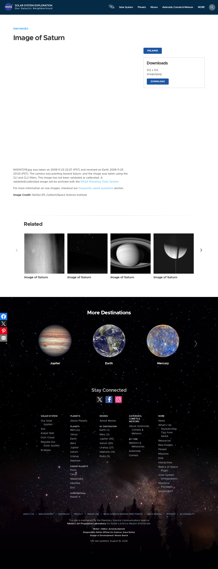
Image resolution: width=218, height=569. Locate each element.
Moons (104, 416)
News (161, 420)
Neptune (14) (107, 452)
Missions (163, 454)
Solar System (49, 416)
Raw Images (20, 29)
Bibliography (46, 514)
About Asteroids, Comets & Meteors (139, 430)
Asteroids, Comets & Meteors (135, 419)
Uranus (74, 456)
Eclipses (46, 450)
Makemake (76, 479)
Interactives (165, 462)
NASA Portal (154, 514)
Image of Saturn (36, 277)
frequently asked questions (96, 188)
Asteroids (135, 451)
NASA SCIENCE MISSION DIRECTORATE (123, 514)
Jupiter (55, 363)
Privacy (78, 514)
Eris (72, 487)
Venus (74, 434)
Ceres (73, 474)
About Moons (108, 420)
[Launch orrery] (111, 8)
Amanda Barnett (117, 529)
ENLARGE (152, 51)
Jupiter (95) (107, 439)
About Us (28, 514)
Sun (43, 429)
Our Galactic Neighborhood (34, 9)
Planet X (75, 497)
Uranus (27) (107, 447)
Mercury (163, 363)
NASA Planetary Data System (100, 181)
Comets (133, 455)
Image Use (93, 514)
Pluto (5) (105, 456)
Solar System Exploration (34, 4)
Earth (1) (105, 430)
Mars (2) (104, 434)
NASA (9, 6)
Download (158, 81)
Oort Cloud (47, 437)
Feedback (63, 514)
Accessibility (187, 514)
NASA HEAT (165, 491)
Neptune (75, 460)
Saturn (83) (106, 443)
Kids (160, 458)
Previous (16, 250)
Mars (73, 443)
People (162, 449)
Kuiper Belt (47, 433)
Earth (109, 363)
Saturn (74, 452)
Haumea (75, 483)
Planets (75, 416)
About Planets (78, 420)
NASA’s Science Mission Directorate (130, 524)
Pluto (73, 470)
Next (201, 250)
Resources (164, 440)
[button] (201, 7)
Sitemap (170, 514)
